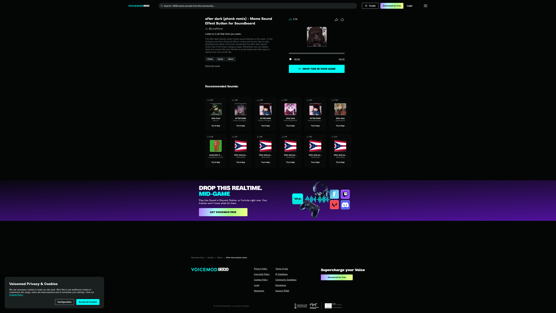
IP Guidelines (281, 274)
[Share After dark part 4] (320, 137)
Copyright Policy (262, 274)
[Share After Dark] (220, 100)
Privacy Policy (260, 268)
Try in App (215, 126)
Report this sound (212, 66)
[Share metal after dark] (220, 137)
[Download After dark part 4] (324, 137)
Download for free (392, 5)
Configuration (64, 302)
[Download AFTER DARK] (249, 100)
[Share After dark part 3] (295, 137)
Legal (256, 285)
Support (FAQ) (282, 291)
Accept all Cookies (88, 302)
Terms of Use (281, 268)
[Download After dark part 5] (349, 137)
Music (219, 257)
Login (410, 5)
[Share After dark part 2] (270, 137)
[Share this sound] (336, 19)
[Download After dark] (349, 100)
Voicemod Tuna (197, 257)
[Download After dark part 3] (299, 137)
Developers (280, 285)
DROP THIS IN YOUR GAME (319, 68)
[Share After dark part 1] (245, 137)
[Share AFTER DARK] (245, 100)
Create (372, 5)
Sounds (210, 257)
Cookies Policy (16, 295)
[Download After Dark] (224, 100)
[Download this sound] (342, 19)
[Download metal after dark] (224, 137)
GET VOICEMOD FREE (223, 212)
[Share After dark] (345, 100)
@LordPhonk (216, 28)
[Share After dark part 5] (345, 137)
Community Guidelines (285, 280)
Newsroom (259, 291)
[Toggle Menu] (425, 5)
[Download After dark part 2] (274, 137)
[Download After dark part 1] (249, 137)
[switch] (290, 59)
